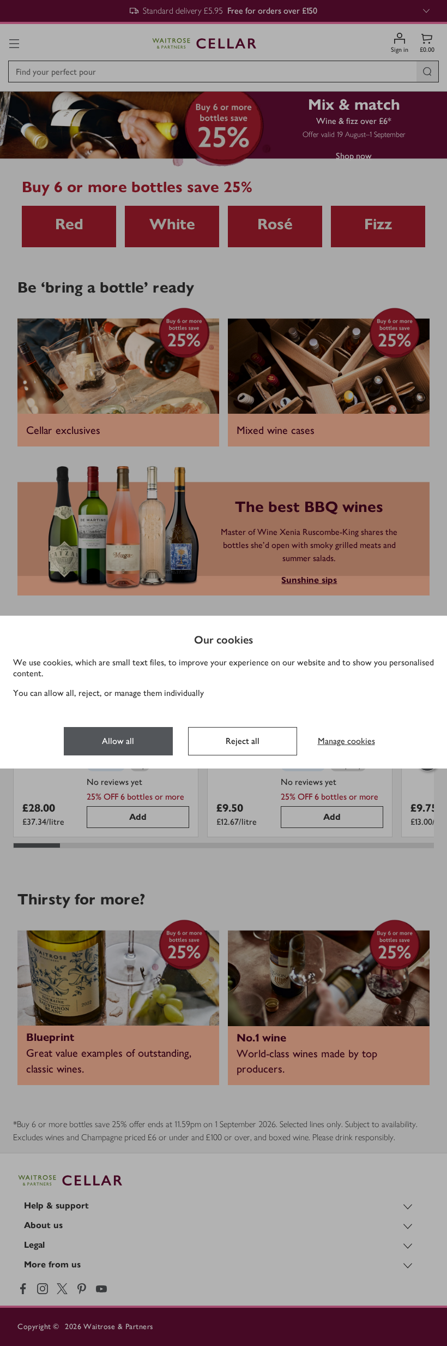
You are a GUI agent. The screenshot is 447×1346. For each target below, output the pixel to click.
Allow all (118, 741)
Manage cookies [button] (346, 741)
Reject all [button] (242, 741)
